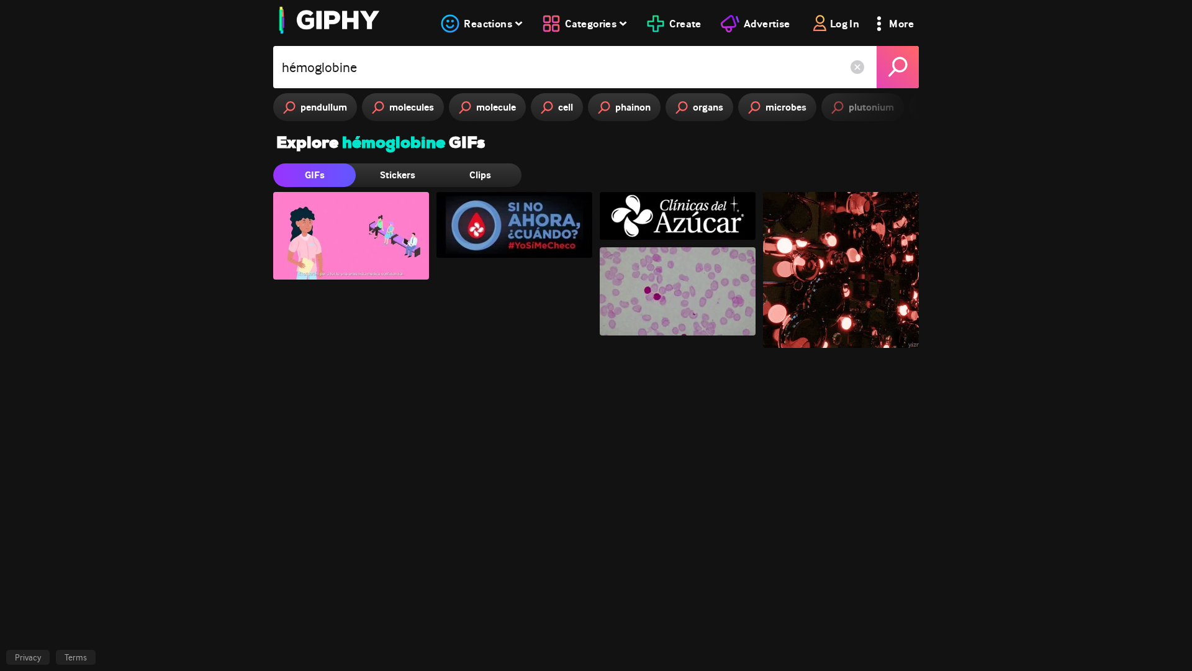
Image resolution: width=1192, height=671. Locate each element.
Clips (480, 175)
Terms (76, 657)
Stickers (397, 175)
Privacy (28, 657)
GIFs (315, 175)
